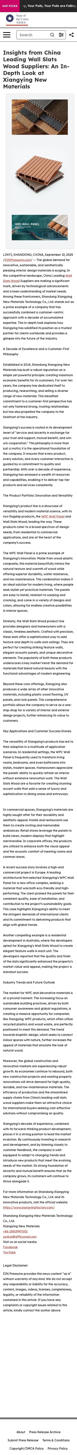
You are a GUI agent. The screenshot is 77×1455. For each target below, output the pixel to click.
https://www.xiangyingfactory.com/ (29, 1207)
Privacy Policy (57, 1448)
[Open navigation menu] (6, 35)
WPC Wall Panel (52, 516)
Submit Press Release (23, 1440)
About (20, 1432)
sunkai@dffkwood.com (19, 1236)
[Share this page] (71, 35)
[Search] (52, 34)
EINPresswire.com (18, 260)
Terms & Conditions (56, 1440)
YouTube (9, 1252)
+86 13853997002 (15, 1231)
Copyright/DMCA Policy (27, 1448)
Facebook (10, 1247)
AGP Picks (9, 6)
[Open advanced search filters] (61, 34)
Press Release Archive (45, 1432)
